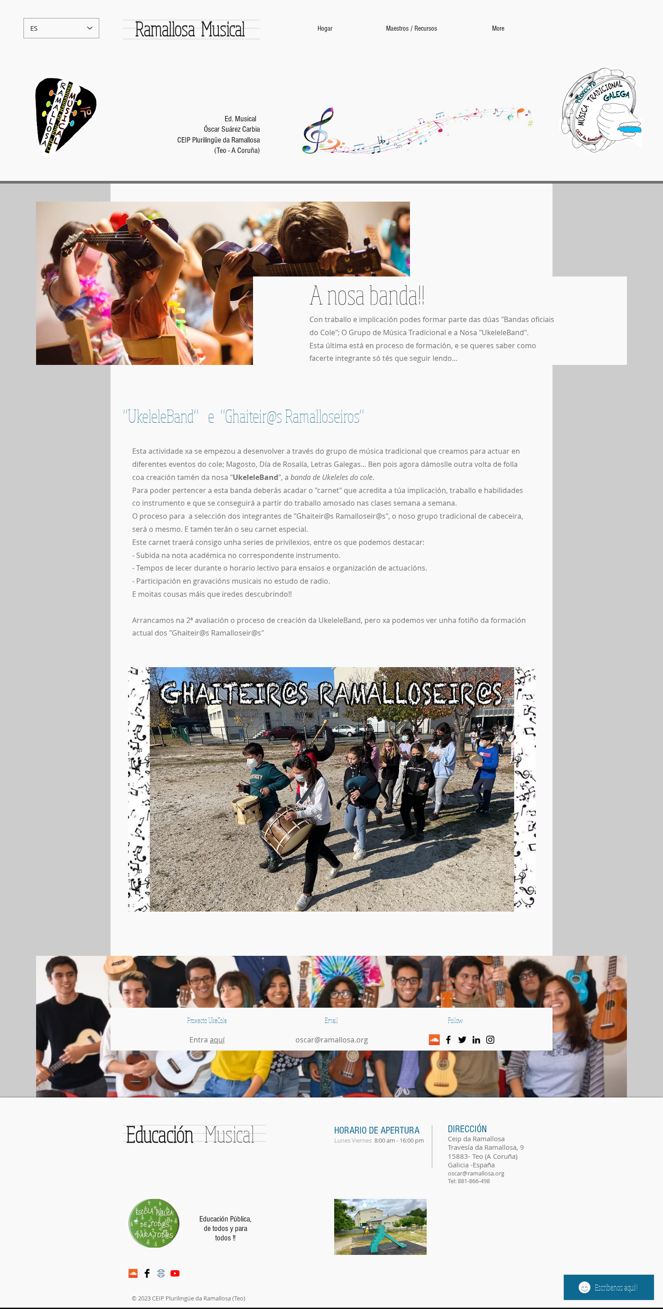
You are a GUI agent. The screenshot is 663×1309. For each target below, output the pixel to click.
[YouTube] (175, 1273)
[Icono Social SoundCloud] (434, 1039)
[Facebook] (448, 1039)
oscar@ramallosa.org (331, 1040)
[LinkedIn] (476, 1039)
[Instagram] (490, 1039)
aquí (217, 1040)
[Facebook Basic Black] (147, 1273)
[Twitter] (462, 1039)
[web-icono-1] (161, 1273)
